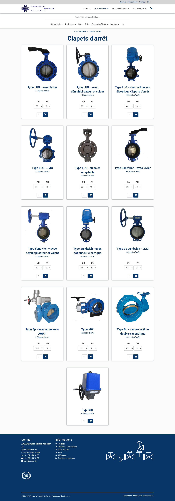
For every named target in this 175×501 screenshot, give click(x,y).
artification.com (64, 496)
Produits (61, 444)
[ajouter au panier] (45, 114)
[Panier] (151, 8)
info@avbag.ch (30, 461)
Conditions (62, 458)
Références (62, 455)
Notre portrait (63, 449)
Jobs (60, 452)
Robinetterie (81, 31)
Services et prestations (67, 447)
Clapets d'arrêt (95, 31)
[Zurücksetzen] (123, 24)
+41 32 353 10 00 (31, 455)
